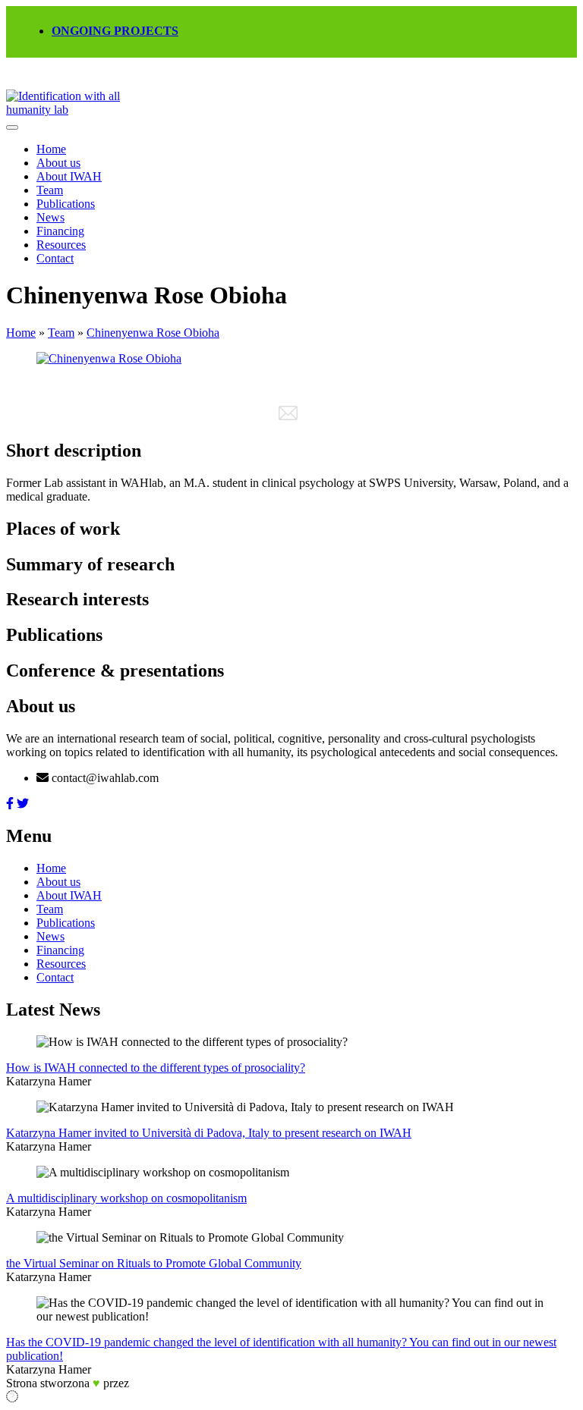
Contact (55, 258)
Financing (60, 231)
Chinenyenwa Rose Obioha (153, 332)
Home (51, 149)
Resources (61, 244)
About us (58, 162)
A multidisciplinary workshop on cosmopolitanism (126, 1198)
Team (49, 190)
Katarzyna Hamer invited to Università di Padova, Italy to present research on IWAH (208, 1132)
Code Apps (152, 1384)
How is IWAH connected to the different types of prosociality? (155, 1067)
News (50, 217)
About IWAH (69, 176)
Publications (65, 203)
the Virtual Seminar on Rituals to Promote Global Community (153, 1263)
